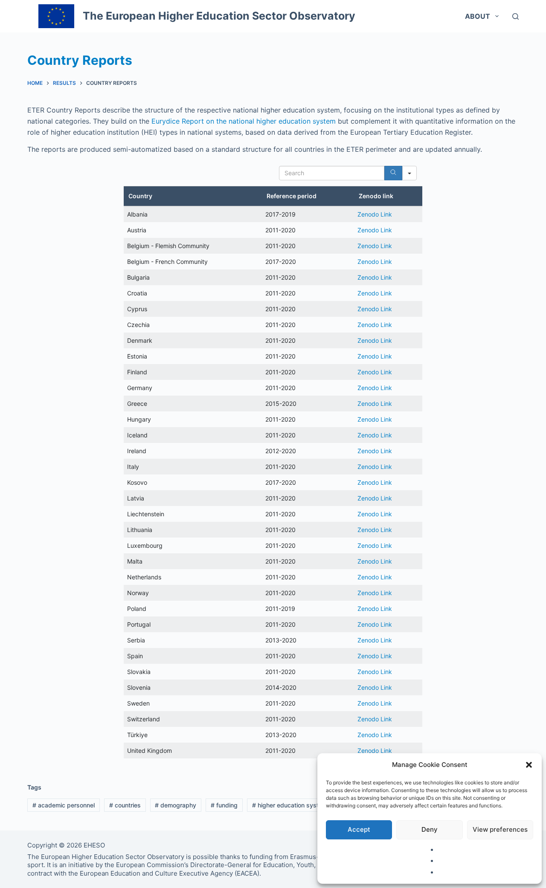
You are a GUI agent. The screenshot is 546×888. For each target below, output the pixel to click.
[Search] (515, 16)
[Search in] (409, 173)
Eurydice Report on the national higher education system (243, 121)
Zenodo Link (374, 214)
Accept (359, 829)
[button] (529, 765)
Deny (429, 829)
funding (224, 805)
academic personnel (63, 805)
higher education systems (291, 805)
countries (125, 805)
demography (175, 805)
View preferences (500, 829)
